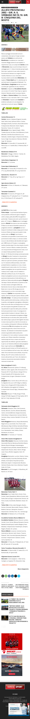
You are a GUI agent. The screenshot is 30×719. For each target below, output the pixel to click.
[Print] (2, 579)
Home (2, 5)
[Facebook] (9, 579)
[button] (2, 2)
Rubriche (7, 7)
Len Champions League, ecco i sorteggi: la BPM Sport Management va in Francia (22, 590)
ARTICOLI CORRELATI (7, 597)
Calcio (6, 5)
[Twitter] (18, 579)
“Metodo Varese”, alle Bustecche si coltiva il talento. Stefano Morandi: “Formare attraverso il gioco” (18, 612)
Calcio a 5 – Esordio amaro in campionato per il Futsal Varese (7, 589)
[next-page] (4, 630)
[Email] (15, 579)
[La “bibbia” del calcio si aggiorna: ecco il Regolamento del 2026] (4, 603)
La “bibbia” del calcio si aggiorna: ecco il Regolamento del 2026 (17, 603)
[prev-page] (2, 630)
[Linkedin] (12, 579)
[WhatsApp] (6, 579)
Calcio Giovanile (14, 7)
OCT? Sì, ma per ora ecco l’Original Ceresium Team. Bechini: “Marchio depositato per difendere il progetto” (18, 622)
